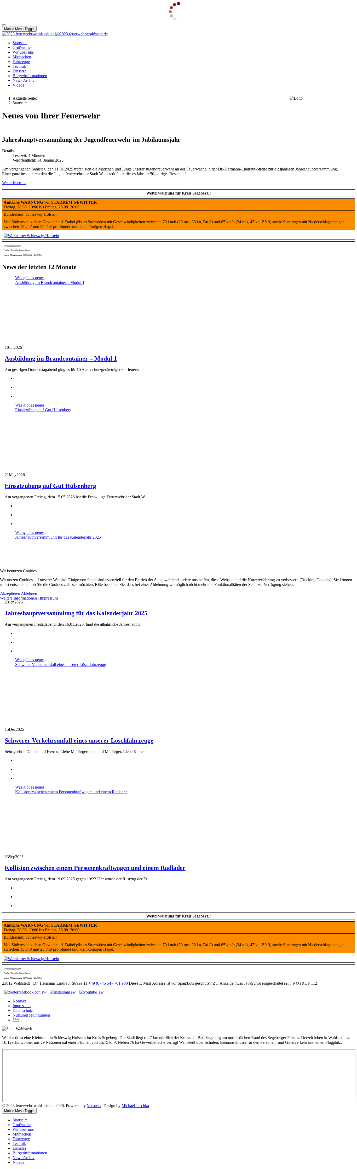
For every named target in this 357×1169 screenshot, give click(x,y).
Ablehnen (29, 593)
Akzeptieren (10, 593)
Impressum (49, 598)
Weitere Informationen (18, 598)
